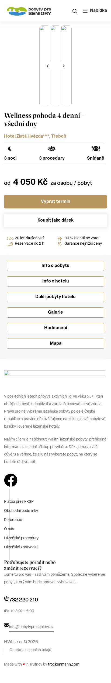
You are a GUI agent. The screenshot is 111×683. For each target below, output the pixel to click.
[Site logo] (29, 11)
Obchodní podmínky (21, 511)
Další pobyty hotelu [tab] (55, 297)
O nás (9, 529)
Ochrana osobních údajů (30, 650)
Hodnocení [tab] (55, 328)
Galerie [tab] (55, 312)
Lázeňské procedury (21, 538)
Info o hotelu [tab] (55, 281)
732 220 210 (23, 600)
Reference (13, 520)
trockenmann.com (63, 665)
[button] (47, 66)
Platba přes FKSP (19, 502)
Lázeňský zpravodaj (20, 547)
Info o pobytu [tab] (55, 266)
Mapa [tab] (55, 344)
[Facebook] (11, 480)
